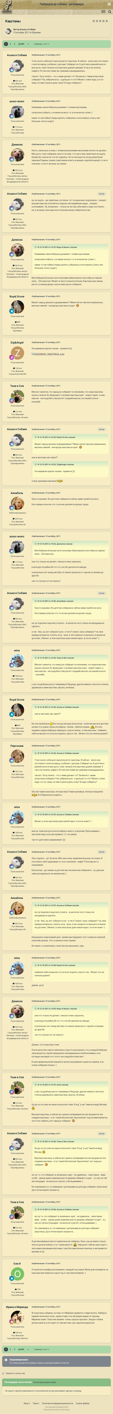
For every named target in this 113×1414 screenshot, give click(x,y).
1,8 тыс (18, 368)
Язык (26, 1403)
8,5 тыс (18, 81)
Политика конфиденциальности (57, 1403)
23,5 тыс (19, 519)
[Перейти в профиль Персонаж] (17, 756)
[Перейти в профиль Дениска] (17, 155)
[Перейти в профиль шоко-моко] (17, 111)
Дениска (17, 144)
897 (18, 322)
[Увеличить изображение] (77, 305)
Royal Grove (17, 296)
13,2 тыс (19, 771)
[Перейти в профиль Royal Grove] (17, 306)
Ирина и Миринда (17, 1307)
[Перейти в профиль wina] (17, 660)
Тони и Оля (17, 385)
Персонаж (17, 745)
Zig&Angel (17, 342)
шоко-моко (17, 101)
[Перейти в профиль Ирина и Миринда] (17, 1317)
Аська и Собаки (27, 29)
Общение (36, 32)
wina (17, 650)
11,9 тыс (19, 127)
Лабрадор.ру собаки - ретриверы (61, 4)
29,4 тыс (19, 170)
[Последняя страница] (28, 44)
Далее (21, 44)
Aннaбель (17, 493)
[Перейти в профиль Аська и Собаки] (8, 31)
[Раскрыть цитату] (36, 247)
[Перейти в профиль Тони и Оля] (17, 396)
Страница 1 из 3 (41, 44)
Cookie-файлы (82, 1403)
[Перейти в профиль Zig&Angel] (17, 353)
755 (18, 1289)
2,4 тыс (18, 411)
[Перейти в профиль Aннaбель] (17, 503)
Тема (35, 1403)
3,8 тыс (18, 1332)
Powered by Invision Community (56, 1410)
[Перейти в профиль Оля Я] (17, 1274)
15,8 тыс (19, 676)
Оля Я (17, 1263)
